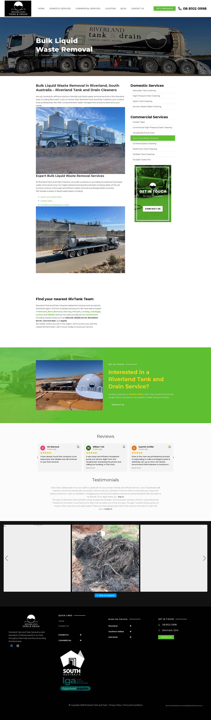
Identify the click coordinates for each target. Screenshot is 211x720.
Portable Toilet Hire (142, 159)
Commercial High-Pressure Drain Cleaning (152, 127)
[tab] (70, 634)
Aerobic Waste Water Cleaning (147, 106)
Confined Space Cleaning (144, 143)
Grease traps (46, 201)
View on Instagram (107, 595)
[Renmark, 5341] (160, 630)
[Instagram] (18, 646)
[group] (37, 558)
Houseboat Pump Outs (143, 133)
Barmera (58, 311)
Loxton (39, 314)
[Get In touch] (153, 193)
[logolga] (81, 684)
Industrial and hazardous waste (55, 205)
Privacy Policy (115, 705)
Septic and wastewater (51, 197)
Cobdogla (95, 311)
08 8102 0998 (169, 624)
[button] (173, 457)
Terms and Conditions (132, 705)
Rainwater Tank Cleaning (144, 90)
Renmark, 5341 (170, 630)
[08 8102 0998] (160, 625)
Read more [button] (90, 468)
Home (61, 621)
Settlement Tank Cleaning (145, 149)
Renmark (42, 311)
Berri (50, 311)
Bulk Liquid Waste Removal (145, 138)
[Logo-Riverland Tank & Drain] (31, 621)
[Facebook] (12, 646)
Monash (76, 311)
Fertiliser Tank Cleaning (143, 154)
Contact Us (63, 626)
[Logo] (18, 8)
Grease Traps (139, 122)
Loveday (85, 311)
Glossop (67, 311)
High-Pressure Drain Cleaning (146, 96)
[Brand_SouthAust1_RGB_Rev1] (81, 662)
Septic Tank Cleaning (142, 101)
